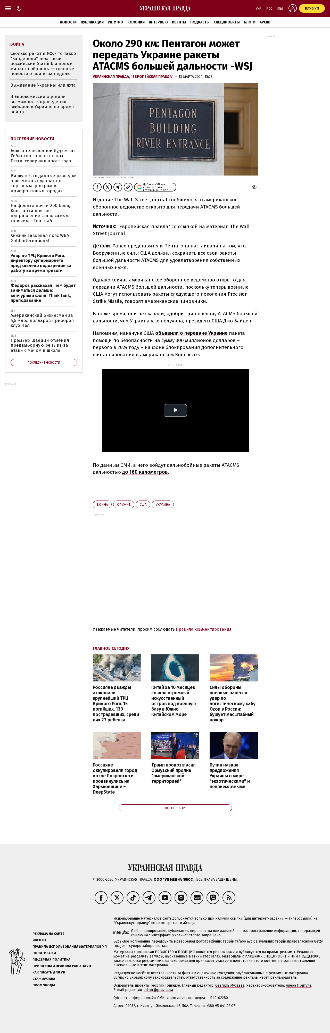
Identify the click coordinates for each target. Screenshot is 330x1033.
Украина (163, 504)
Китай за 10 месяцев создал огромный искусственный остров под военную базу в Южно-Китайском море (173, 701)
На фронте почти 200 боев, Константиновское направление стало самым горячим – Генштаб (40, 213)
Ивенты (179, 22)
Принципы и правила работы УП (61, 966)
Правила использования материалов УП (69, 946)
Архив (265, 22)
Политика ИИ (44, 953)
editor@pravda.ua (158, 990)
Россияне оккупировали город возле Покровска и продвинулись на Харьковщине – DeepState (115, 778)
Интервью (158, 22)
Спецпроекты (227, 22)
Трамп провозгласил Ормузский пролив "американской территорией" (173, 773)
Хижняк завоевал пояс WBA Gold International (40, 238)
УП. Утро (115, 22)
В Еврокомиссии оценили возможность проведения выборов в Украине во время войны (42, 104)
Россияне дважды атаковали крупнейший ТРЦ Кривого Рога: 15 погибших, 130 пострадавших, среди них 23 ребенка (116, 704)
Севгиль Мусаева (229, 985)
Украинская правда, (112, 76)
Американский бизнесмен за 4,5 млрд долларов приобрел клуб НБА (42, 320)
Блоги (249, 22)
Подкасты (200, 22)
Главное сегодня (111, 648)
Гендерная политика (51, 959)
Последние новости (32, 138)
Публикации (92, 22)
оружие (123, 504)
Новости (68, 22)
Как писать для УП (48, 972)
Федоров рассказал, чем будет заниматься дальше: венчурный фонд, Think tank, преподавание (43, 293)
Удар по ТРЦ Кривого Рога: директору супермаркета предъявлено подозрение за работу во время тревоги (41, 263)
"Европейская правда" (152, 76)
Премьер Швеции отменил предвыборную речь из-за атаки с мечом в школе (40, 345)
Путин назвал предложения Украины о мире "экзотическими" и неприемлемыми (230, 776)
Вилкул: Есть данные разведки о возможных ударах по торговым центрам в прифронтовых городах (44, 183)
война (102, 504)
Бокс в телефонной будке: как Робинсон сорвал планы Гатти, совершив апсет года (43, 155)
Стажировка (43, 979)
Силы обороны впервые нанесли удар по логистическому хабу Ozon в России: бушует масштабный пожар (232, 704)
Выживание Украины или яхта (43, 85)
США (143, 504)
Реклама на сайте (48, 934)
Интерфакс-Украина (168, 935)
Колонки (136, 22)
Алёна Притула (298, 985)
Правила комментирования (204, 629)
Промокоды (43, 985)
